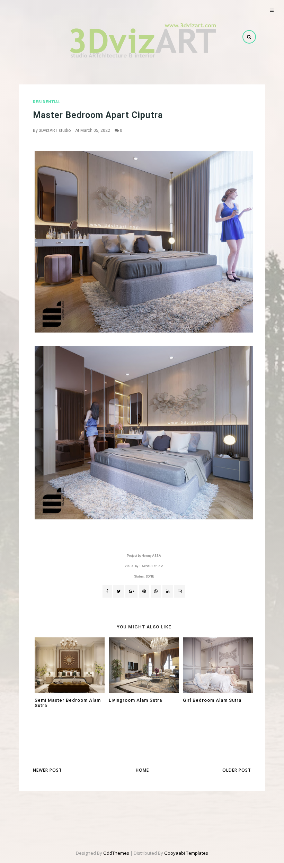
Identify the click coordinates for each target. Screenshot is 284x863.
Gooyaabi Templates (186, 853)
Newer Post (47, 770)
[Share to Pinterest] (179, 591)
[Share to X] (118, 591)
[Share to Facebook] (107, 591)
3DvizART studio (55, 130)
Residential (47, 102)
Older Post (236, 770)
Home (142, 770)
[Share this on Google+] (131, 591)
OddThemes (116, 853)
